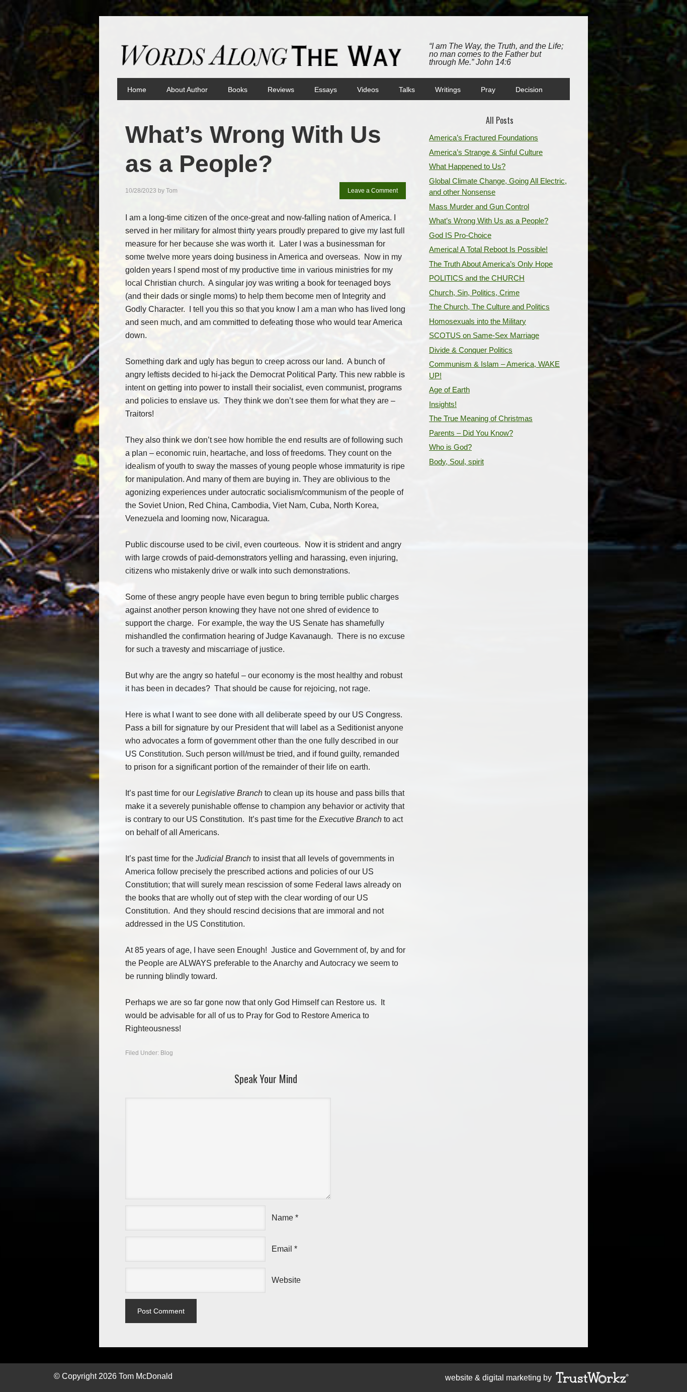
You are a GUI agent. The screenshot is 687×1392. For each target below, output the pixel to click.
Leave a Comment (373, 190)
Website (286, 1280)
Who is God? (450, 447)
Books (232, 90)
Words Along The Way (265, 56)
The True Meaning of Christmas (481, 418)
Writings (448, 90)
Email (282, 1249)
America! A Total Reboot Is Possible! (488, 249)
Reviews (281, 90)
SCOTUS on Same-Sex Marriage (484, 335)
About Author (187, 90)
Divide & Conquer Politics (470, 350)
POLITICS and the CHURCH (477, 278)
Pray (488, 90)
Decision (529, 90)
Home (136, 90)
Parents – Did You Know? (471, 433)
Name (282, 1217)
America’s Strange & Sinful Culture (486, 152)
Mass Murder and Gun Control (479, 206)
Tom (172, 190)
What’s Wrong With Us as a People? (488, 220)
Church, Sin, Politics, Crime (474, 292)
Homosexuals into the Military (477, 321)
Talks (407, 90)
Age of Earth (449, 389)
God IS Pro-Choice (460, 235)
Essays (325, 90)
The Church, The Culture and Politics (489, 306)
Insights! (443, 404)
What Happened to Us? (467, 166)
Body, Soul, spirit (456, 461)
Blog (166, 1052)
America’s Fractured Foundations (483, 137)
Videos (368, 90)
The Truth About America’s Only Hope (491, 264)
